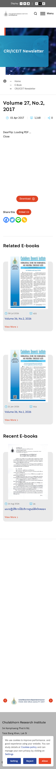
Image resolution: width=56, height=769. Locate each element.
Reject (29, 761)
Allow (45, 761)
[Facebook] (6, 220)
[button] (5, 700)
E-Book (18, 85)
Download (25, 198)
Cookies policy (29, 747)
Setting (14, 761)
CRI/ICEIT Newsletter (25, 88)
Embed (22, 212)
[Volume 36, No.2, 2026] (28, 296)
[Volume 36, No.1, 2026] (28, 389)
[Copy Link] (24, 220)
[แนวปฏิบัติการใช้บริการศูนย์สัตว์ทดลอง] (28, 487)
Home (18, 81)
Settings (9, 754)
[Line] (18, 220)
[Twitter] (12, 220)
